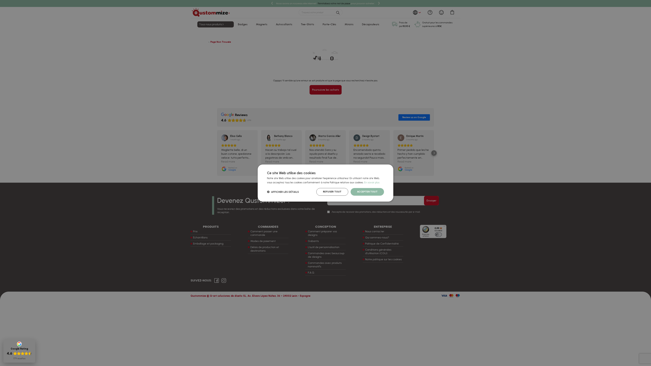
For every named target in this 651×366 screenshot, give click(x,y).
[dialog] (325, 183)
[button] (283, 192)
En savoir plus (371, 182)
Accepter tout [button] (367, 191)
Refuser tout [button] (332, 191)
